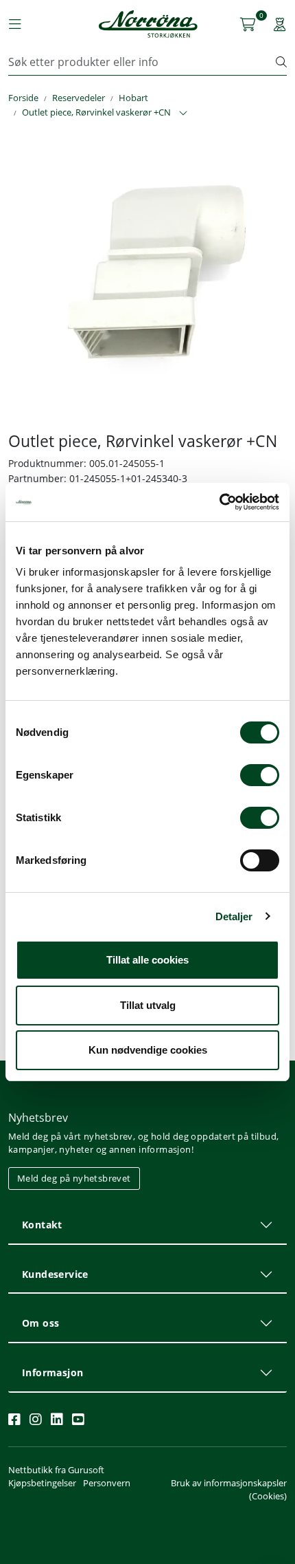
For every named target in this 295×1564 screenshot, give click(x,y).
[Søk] (281, 62)
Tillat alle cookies (147, 960)
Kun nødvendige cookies (147, 1050)
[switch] (259, 775)
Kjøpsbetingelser (42, 1483)
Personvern (106, 1483)
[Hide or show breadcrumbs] (183, 113)
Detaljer (234, 916)
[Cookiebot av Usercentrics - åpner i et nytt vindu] (219, 502)
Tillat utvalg (148, 1005)
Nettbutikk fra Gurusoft (56, 1470)
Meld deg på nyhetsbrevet (74, 1178)
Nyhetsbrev (38, 1117)
